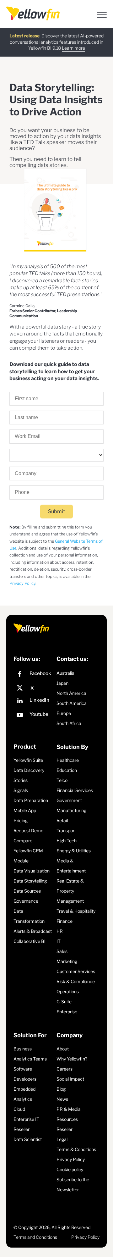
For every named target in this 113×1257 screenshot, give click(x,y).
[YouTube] (33, 716)
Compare (22, 840)
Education (66, 770)
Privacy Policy (22, 583)
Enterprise (66, 1011)
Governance (25, 901)
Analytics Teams (30, 1058)
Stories (20, 780)
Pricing (20, 820)
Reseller (21, 1129)
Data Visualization (31, 870)
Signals (20, 790)
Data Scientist (27, 1139)
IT (58, 941)
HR (59, 931)
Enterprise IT (26, 1119)
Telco (61, 780)
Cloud (19, 1109)
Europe (63, 713)
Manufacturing (71, 810)
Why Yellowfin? (71, 1058)
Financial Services (74, 790)
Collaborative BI (29, 941)
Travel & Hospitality (75, 911)
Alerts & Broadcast (32, 931)
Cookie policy (69, 1169)
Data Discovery (28, 770)
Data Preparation (30, 800)
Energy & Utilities (73, 850)
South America (71, 703)
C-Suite (64, 1001)
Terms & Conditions (76, 1149)
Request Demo (28, 830)
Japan (62, 683)
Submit (56, 511)
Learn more (73, 48)
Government (69, 800)
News (62, 1099)
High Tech (66, 840)
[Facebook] (33, 675)
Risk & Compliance (75, 981)
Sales (61, 951)
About (62, 1048)
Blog (61, 1089)
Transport (66, 830)
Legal (61, 1139)
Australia (65, 673)
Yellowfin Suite (28, 760)
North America (71, 693)
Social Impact (70, 1079)
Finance (64, 921)
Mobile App (24, 810)
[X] (33, 688)
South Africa (68, 723)
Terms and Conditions (35, 1237)
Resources (67, 1119)
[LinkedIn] (33, 702)
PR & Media (68, 1109)
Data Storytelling (30, 880)
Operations (67, 991)
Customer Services (75, 971)
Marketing (66, 961)
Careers (64, 1068)
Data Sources (27, 891)
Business (22, 1048)
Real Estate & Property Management (70, 891)
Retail (62, 820)
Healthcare (67, 760)
